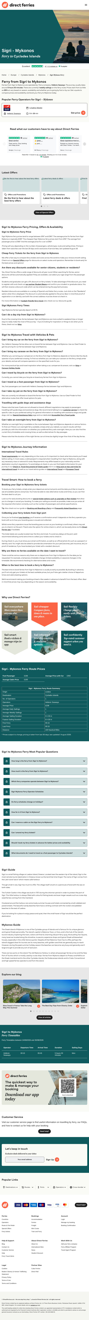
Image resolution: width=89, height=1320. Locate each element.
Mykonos (41, 75)
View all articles (44, 1017)
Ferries (33, 1222)
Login (63, 1219)
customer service (70, 410)
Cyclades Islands (27, 75)
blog (19, 324)
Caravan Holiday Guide (11, 368)
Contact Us (5, 1247)
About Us (34, 1244)
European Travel (72, 469)
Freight (33, 1225)
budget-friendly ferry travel (32, 301)
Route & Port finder (8, 1225)
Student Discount (37, 1253)
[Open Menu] (86, 5)
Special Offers (18, 260)
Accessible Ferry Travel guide (63, 415)
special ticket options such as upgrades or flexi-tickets (54, 499)
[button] (45, 761)
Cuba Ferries (35, 1268)
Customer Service (8, 1250)
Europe (13, 75)
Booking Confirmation (68, 1225)
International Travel (55, 469)
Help (3, 1253)
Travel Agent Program (68, 1250)
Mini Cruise (35, 1228)
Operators (5, 1222)
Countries (5, 1219)
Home (4, 75)
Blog (3, 1244)
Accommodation (36, 1219)
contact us (33, 1305)
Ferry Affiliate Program (68, 1247)
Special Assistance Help (22, 415)
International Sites (37, 1247)
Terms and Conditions (9, 1283)
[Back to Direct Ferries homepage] (18, 5)
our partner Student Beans (36, 284)
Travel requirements (10, 456)
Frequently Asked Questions (66, 508)
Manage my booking (68, 1222)
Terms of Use (6, 1280)
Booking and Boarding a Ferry (39, 508)
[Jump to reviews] (44, 66)
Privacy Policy (6, 1277)
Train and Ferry (36, 1231)
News (33, 1250)
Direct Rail (34, 1271)
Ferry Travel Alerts (8, 1256)
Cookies (4, 1268)
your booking (24, 517)
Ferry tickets (6, 1231)
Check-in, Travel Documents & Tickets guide (30, 467)
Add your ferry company (69, 1244)
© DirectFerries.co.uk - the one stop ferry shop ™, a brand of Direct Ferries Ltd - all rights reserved (31, 1299)
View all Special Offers (45, 212)
